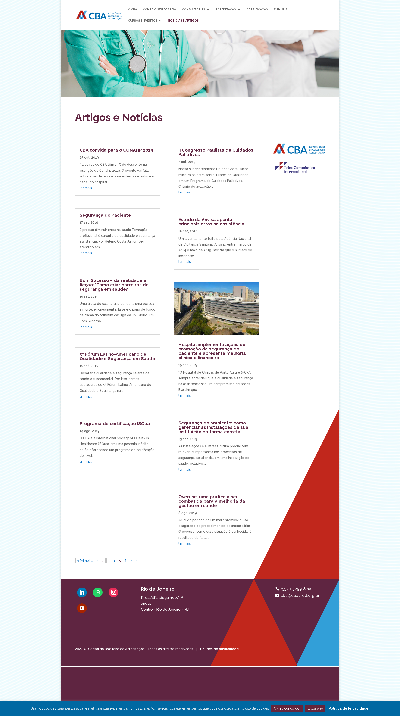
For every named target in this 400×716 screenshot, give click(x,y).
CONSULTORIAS (193, 9)
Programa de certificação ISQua (115, 423)
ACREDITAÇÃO (226, 9)
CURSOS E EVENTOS (142, 20)
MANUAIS (280, 9)
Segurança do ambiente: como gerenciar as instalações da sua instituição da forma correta (213, 427)
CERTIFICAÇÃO (257, 9)
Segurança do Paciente (105, 215)
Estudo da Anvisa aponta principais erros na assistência (211, 221)
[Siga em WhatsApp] (98, 592)
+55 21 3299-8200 (296, 588)
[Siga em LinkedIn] (82, 592)
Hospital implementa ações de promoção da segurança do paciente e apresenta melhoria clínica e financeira (212, 351)
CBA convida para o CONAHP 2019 (116, 150)
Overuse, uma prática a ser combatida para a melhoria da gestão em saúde (211, 501)
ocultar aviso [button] (315, 708)
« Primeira (85, 561)
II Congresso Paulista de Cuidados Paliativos (215, 152)
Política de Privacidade (349, 708)
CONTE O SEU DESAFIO (159, 9)
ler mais (86, 188)
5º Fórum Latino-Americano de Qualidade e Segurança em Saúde (117, 356)
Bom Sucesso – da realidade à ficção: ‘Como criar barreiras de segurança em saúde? (114, 285)
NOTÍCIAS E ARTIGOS (183, 20)
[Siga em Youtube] (82, 608)
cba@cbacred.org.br (300, 595)
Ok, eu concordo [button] (286, 708)
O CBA (132, 9)
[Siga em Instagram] (113, 592)
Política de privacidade (219, 649)
